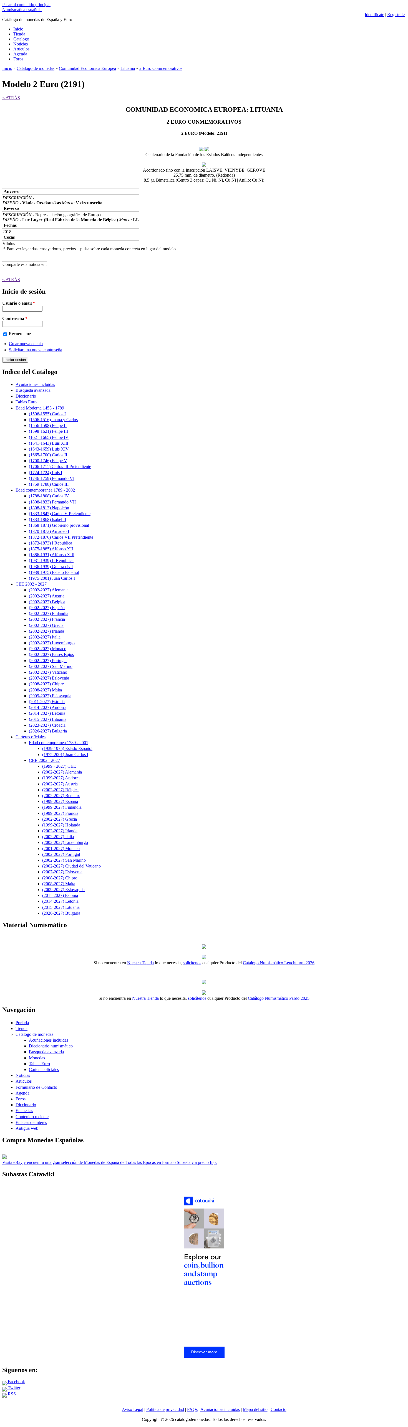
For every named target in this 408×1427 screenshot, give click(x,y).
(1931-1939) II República (51, 560)
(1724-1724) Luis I (45, 472)
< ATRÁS (11, 97)
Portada (22, 1022)
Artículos (21, 49)
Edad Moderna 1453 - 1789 (40, 408)
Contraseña (14, 318)
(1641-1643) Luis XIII (48, 443)
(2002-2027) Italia (45, 637)
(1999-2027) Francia (60, 813)
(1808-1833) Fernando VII (52, 502)
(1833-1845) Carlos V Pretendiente (59, 513)
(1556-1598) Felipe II (48, 425)
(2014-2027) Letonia (47, 713)
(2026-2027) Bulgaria (48, 731)
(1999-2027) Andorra (61, 777)
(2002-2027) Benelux (61, 795)
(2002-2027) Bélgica (47, 601)
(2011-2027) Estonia (47, 701)
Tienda (19, 34)
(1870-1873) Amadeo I (49, 531)
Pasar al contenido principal (26, 4)
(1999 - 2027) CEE (59, 766)
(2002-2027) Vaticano (48, 672)
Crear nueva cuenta (26, 343)
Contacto (278, 1409)
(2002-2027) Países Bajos (51, 654)
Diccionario (26, 396)
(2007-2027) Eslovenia (49, 678)
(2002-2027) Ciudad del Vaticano (71, 866)
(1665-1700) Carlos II (48, 454)
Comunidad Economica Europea (87, 68)
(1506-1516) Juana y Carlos (53, 419)
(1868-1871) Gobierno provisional (59, 525)
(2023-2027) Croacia (47, 725)
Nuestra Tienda (140, 962)
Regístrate (396, 14)
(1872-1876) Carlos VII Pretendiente (61, 537)
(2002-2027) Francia (47, 619)
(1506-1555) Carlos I (47, 413)
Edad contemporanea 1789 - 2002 (45, 490)
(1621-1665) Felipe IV (49, 437)
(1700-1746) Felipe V (48, 460)
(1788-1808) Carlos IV (49, 496)
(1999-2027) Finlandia (62, 807)
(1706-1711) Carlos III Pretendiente (60, 466)
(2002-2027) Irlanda (46, 631)
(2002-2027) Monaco (47, 648)
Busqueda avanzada (33, 390)
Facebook (16, 1381)
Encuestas (24, 1110)
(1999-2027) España (60, 801)
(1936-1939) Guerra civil (51, 566)
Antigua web (27, 1128)
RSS (11, 1394)
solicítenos (192, 962)
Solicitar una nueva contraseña (35, 349)
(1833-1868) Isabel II (47, 519)
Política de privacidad (165, 1409)
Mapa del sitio (255, 1409)
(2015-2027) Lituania (47, 719)
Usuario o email (18, 303)
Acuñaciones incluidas (35, 384)
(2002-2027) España (47, 607)
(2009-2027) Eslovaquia (50, 695)
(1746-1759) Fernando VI (51, 478)
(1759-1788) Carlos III (49, 484)
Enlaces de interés (31, 1122)
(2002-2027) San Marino (50, 666)
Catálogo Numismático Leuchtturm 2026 (278, 962)
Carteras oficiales (31, 736)
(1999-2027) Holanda (61, 825)
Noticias (20, 44)
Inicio (18, 29)
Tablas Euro (26, 402)
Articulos (24, 1081)
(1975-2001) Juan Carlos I (52, 578)
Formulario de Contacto (36, 1087)
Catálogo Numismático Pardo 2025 (278, 998)
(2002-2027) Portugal (48, 660)
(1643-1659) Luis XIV (49, 449)
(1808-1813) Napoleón (49, 507)
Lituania (127, 68)
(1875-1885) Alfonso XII (51, 548)
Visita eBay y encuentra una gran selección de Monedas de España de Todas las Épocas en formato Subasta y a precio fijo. (109, 1162)
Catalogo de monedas (35, 68)
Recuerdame (20, 333)
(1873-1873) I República (50, 543)
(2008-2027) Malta (45, 690)
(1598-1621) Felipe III (48, 431)
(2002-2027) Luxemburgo (52, 642)
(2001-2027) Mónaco (61, 848)
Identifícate (374, 14)
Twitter (13, 1387)
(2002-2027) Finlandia (48, 613)
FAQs (192, 1409)
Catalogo (21, 39)
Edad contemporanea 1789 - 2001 (58, 742)
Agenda (20, 54)
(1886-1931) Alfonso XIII (51, 554)
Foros (18, 59)
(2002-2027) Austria (46, 596)
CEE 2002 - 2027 (31, 584)
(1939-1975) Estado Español (54, 572)
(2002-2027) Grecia (46, 625)
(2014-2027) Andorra (47, 707)
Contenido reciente (32, 1116)
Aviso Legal (132, 1409)
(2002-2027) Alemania (49, 589)
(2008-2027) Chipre (46, 683)
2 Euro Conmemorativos (160, 68)
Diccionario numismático (51, 1046)
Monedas (37, 1057)
